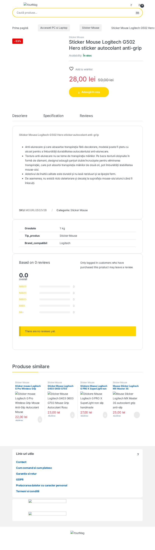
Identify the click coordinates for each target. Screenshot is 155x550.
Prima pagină (20, 27)
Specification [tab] (53, 116)
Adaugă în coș (90, 91)
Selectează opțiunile (35, 419)
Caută (137, 12)
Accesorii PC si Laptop (53, 27)
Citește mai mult (135, 415)
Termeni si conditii (27, 491)
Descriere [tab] (19, 116)
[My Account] (133, 4)
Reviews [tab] (86, 116)
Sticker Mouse (90, 27)
